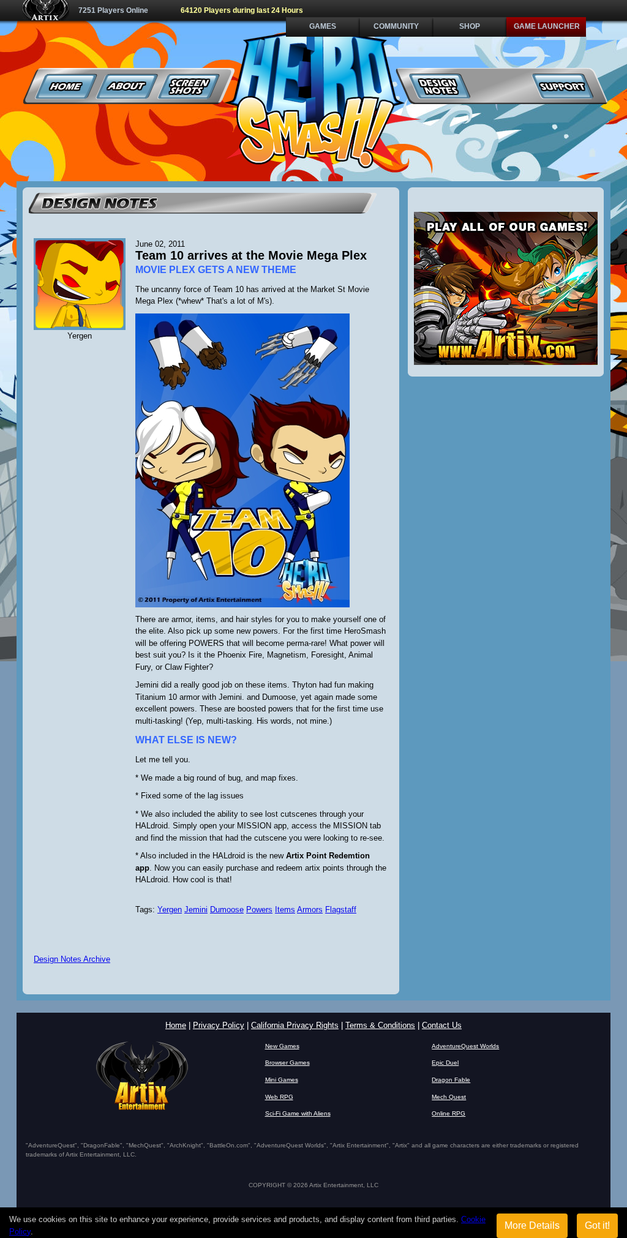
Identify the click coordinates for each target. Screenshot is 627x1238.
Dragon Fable (451, 1079)
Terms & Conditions (380, 1025)
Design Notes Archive (72, 959)
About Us (127, 86)
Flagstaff (340, 909)
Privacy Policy (218, 1025)
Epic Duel (445, 1062)
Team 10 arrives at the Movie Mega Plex (251, 255)
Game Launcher (547, 26)
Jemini (196, 909)
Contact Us (442, 1025)
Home (66, 86)
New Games (282, 1046)
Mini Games (281, 1079)
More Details (532, 1225)
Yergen (169, 909)
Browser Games (287, 1062)
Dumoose (227, 909)
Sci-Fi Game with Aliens (298, 1113)
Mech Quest (449, 1097)
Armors (310, 909)
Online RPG (448, 1113)
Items (285, 909)
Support (562, 86)
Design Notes (440, 86)
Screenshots (188, 86)
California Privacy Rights (295, 1025)
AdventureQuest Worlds (465, 1046)
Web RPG (279, 1097)
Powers (259, 909)
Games (322, 26)
